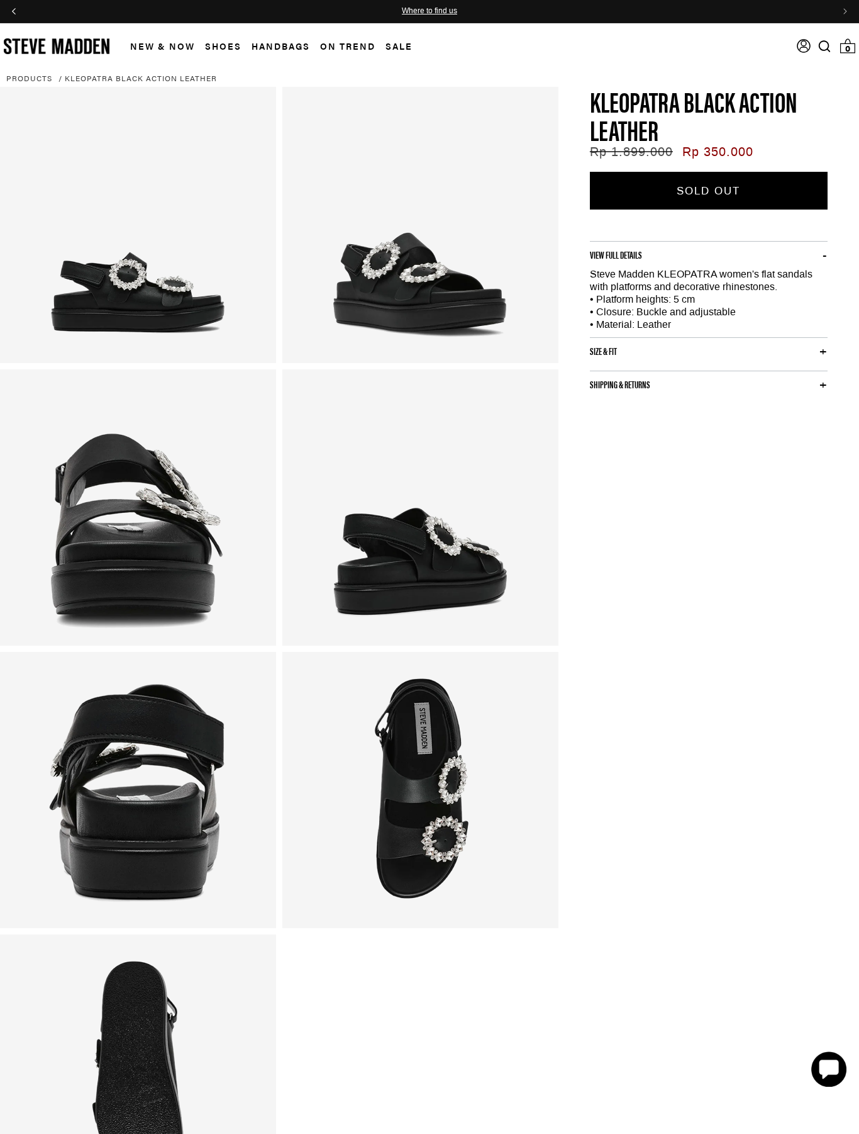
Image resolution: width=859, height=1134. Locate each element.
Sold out (708, 191)
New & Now (162, 46)
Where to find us (429, 11)
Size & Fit (603, 351)
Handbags (281, 46)
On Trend (347, 46)
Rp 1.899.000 (631, 151)
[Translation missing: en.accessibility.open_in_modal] (138, 225)
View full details (616, 255)
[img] (824, 46)
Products (29, 78)
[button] (157, 46)
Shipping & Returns (620, 384)
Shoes (223, 46)
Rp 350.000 (717, 151)
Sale (399, 46)
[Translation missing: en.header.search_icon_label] (825, 46)
